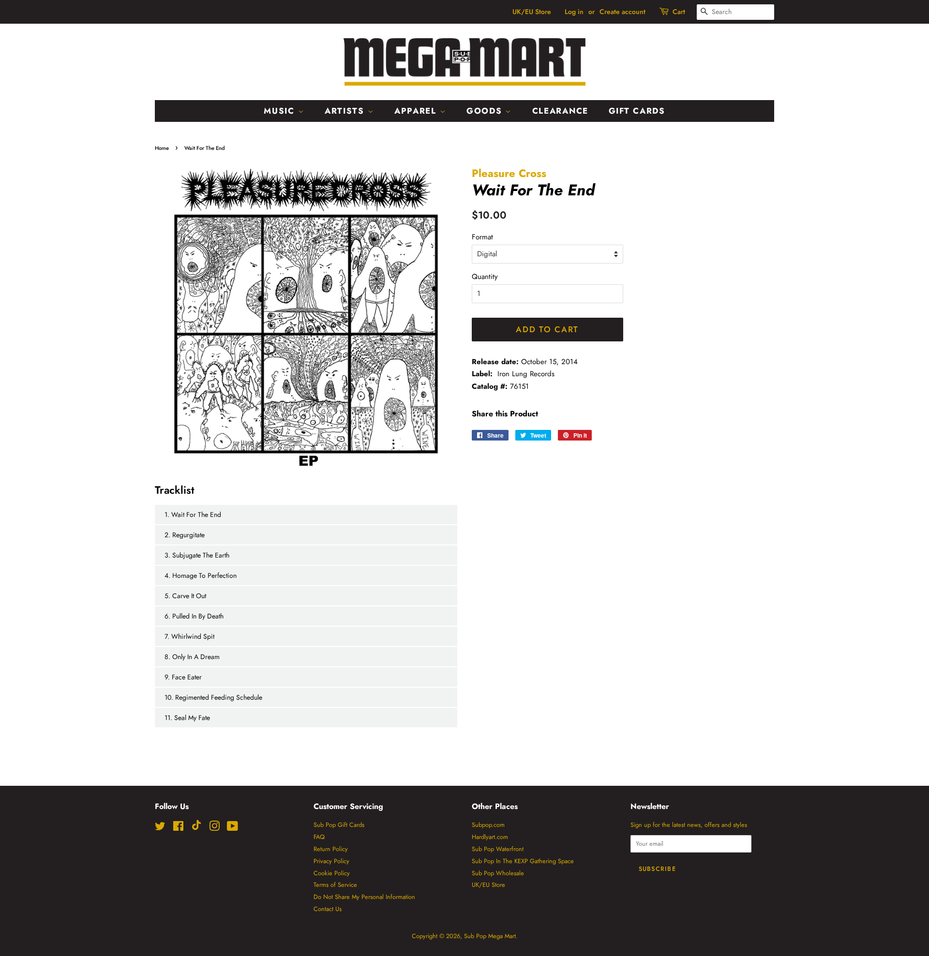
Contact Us (328, 908)
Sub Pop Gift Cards (339, 824)
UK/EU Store (531, 11)
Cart (679, 11)
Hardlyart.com (490, 836)
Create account (622, 11)
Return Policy (331, 848)
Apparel (417, 111)
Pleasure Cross (509, 173)
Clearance (560, 111)
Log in (574, 11)
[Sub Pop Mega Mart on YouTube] (232, 828)
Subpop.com (488, 824)
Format (482, 237)
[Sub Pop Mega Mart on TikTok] (196, 828)
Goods (485, 111)
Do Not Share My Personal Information (364, 896)
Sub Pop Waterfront (498, 848)
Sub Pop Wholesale (498, 873)
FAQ (319, 836)
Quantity (485, 276)
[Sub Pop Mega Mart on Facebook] (178, 828)
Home (162, 148)
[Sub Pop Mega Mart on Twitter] (160, 828)
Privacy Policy (331, 861)
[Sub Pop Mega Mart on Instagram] (214, 828)
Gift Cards (637, 111)
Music (281, 111)
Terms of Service (335, 884)
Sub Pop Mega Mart (490, 936)
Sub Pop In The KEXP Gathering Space (523, 861)
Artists (346, 111)
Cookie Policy (332, 873)
